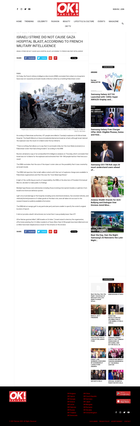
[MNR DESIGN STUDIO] (116, 288)
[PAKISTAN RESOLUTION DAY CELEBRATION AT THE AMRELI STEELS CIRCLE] (116, 309)
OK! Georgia (71, 399)
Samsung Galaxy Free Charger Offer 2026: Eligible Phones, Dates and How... (107, 132)
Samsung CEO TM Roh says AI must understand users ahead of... (105, 167)
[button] (122, 25)
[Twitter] (25, 9)
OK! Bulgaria (71, 393)
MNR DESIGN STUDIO (115, 294)
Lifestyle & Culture (84, 21)
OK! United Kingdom (90, 413)
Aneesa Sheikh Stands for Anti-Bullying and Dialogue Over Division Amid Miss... (106, 202)
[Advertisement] (52, 66)
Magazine (114, 21)
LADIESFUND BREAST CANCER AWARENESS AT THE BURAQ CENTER (115, 362)
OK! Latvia (70, 404)
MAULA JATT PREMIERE (95, 316)
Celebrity (42, 21)
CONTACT (127, 421)
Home (19, 21)
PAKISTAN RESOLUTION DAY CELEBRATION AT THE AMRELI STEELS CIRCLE (115, 319)
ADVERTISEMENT (116, 421)
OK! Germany (87, 399)
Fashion (55, 21)
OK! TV (68, 26)
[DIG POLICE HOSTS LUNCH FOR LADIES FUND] (98, 331)
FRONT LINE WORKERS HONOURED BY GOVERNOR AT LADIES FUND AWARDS (98, 363)
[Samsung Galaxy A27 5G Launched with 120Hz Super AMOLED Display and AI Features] (107, 81)
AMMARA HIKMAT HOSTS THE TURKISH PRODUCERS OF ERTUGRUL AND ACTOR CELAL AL (115, 341)
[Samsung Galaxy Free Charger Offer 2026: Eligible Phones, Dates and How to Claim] (107, 116)
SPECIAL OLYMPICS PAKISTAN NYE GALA (115, 382)
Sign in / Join (118, 9)
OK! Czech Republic (90, 396)
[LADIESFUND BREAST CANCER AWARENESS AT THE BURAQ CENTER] (116, 353)
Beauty (66, 21)
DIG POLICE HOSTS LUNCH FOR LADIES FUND (97, 339)
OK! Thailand (71, 413)
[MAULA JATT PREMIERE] (98, 309)
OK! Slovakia (87, 410)
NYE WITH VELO (96, 381)
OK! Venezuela (72, 415)
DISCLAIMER (94, 421)
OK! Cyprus (71, 396)
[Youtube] (29, 9)
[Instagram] (21, 9)
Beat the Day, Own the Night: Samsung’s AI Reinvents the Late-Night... (107, 238)
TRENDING (24, 32)
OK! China (86, 393)
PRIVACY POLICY (104, 421)
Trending (29, 21)
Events (101, 21)
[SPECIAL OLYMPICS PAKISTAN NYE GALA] (116, 375)
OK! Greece (71, 402)
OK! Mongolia (87, 404)
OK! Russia (71, 410)
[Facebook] (17, 9)
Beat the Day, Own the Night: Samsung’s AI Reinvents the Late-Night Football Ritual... (98, 297)
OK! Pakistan (71, 407)
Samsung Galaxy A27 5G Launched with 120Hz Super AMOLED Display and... (104, 97)
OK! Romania (87, 407)
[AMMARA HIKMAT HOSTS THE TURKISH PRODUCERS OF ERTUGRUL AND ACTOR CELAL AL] (116, 331)
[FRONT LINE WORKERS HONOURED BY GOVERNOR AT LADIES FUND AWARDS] (98, 353)
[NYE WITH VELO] (98, 375)
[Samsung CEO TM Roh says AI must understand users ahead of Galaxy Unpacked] (107, 151)
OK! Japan (86, 402)
